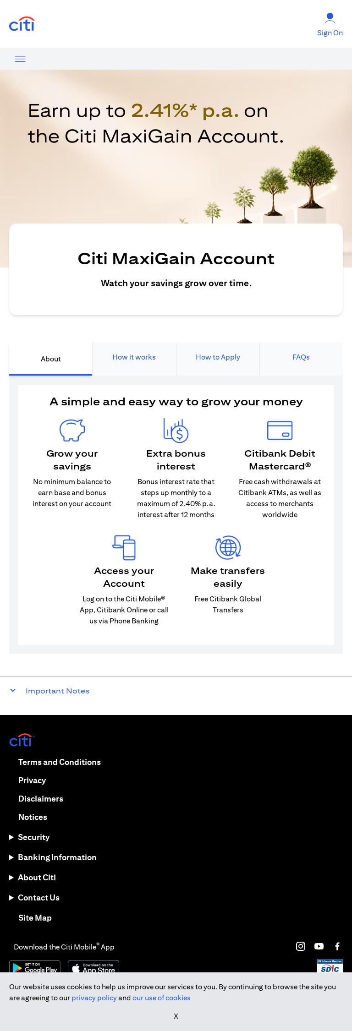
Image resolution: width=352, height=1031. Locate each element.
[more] (20, 58)
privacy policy (94, 997)
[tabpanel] (176, 515)
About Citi (37, 877)
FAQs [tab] (301, 357)
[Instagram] (300, 946)
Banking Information (57, 857)
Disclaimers (40, 798)
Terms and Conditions (59, 762)
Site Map (35, 917)
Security (34, 837)
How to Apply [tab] (218, 357)
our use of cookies (161, 997)
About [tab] (51, 359)
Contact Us (39, 897)
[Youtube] (319, 946)
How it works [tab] (134, 357)
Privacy (32, 780)
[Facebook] (337, 946)
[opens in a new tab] (22, 24)
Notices (32, 817)
